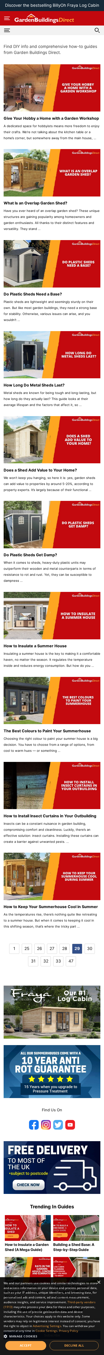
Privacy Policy (68, 1331)
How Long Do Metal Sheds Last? (34, 385)
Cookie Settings (47, 1331)
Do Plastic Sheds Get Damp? (30, 554)
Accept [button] (25, 1345)
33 (58, 961)
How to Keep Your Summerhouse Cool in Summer (51, 906)
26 (39, 948)
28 (64, 948)
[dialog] (52, 1316)
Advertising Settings (47, 1326)
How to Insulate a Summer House (35, 645)
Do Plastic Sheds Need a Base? (33, 294)
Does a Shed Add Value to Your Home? (40, 470)
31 (33, 961)
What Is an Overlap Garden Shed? (35, 203)
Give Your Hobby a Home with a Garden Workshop (51, 118)
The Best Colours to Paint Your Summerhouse (47, 730)
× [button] (98, 1282)
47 (71, 961)
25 (26, 948)
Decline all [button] (74, 1345)
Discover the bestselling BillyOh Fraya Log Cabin (52, 5)
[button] (52, 1336)
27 (52, 948)
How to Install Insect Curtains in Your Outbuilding (50, 815)
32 (45, 961)
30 (89, 948)
